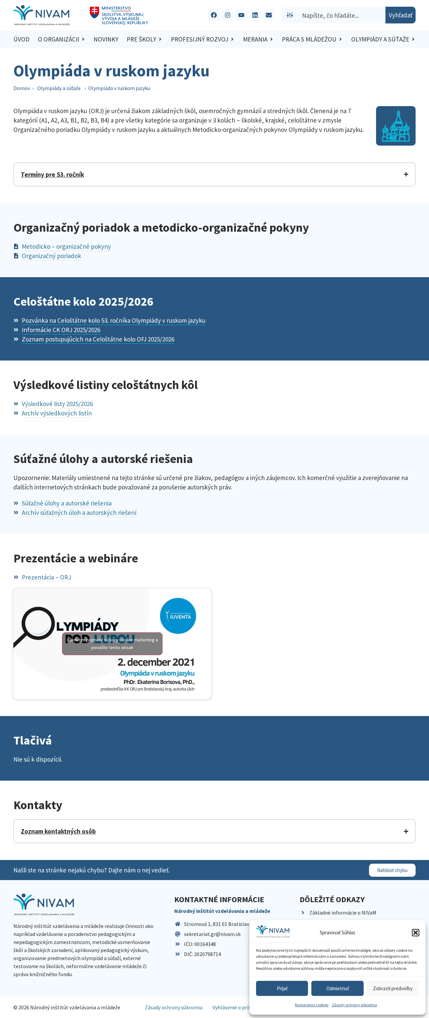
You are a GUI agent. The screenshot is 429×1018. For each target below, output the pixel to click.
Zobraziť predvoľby (393, 988)
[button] (415, 932)
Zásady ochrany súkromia (354, 1004)
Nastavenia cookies (311, 1004)
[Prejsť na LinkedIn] (255, 15)
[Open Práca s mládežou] (340, 39)
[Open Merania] (271, 39)
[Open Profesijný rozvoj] (232, 39)
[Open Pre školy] (160, 39)
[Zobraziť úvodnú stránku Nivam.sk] (43, 904)
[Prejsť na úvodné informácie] (396, 126)
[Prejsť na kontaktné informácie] (269, 15)
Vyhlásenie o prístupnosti (241, 1007)
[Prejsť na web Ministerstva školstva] (119, 16)
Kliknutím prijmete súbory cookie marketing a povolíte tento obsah (112, 643)
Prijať (282, 988)
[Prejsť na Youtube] (241, 15)
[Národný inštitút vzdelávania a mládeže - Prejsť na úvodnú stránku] (41, 15)
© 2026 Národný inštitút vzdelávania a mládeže (66, 1007)
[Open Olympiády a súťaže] (413, 39)
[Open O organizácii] (83, 39)
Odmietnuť (337, 988)
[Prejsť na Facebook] (214, 15)
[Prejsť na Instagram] (228, 15)
